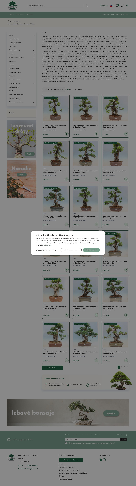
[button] (46, 250)
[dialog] (68, 243)
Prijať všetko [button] (91, 250)
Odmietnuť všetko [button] (71, 250)
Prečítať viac (47, 245)
